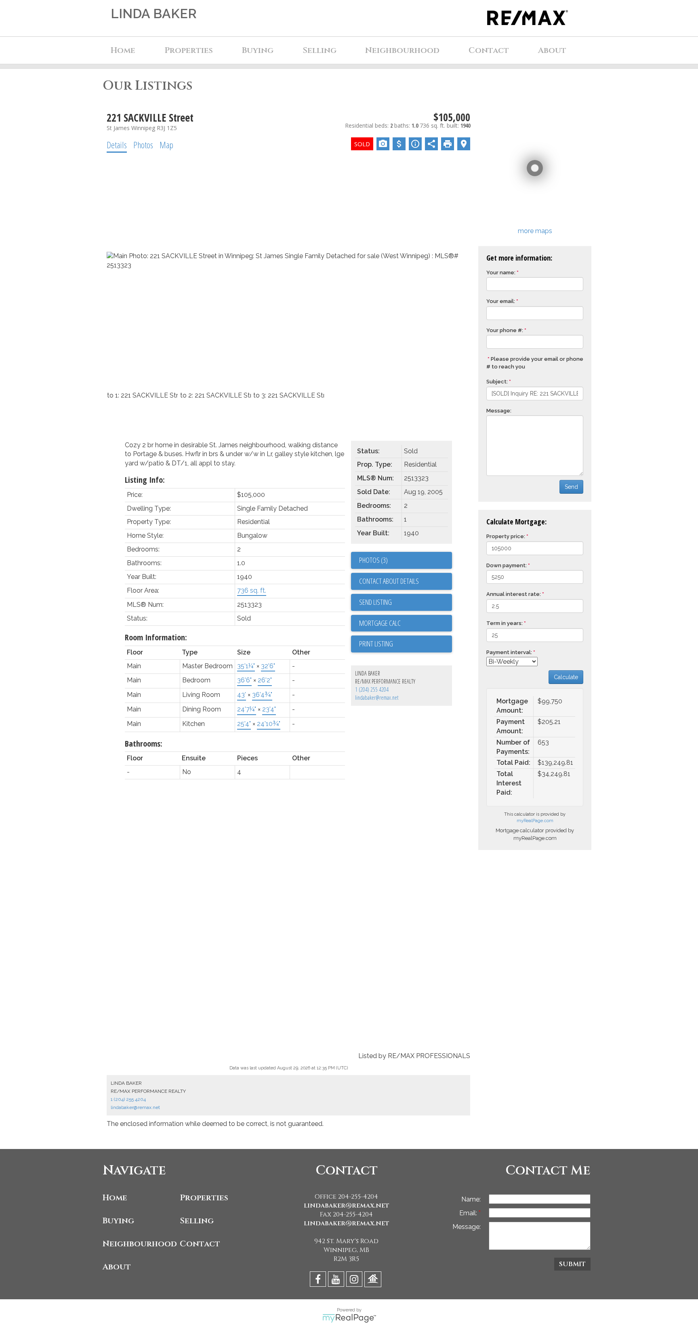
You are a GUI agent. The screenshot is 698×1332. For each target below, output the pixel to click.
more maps (535, 231)
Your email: (500, 301)
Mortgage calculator (405, 623)
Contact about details (389, 581)
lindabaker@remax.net (376, 697)
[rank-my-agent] (373, 1280)
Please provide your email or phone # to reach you (534, 363)
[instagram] (355, 1280)
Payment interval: (509, 652)
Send (571, 487)
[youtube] (337, 1280)
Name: (471, 1199)
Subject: (497, 382)
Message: (498, 411)
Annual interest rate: (513, 594)
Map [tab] (166, 145)
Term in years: (504, 623)
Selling (197, 1220)
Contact (489, 50)
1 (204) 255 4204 (372, 689)
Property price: (505, 536)
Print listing (376, 643)
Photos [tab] (143, 145)
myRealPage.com (535, 820)
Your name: (500, 272)
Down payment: (506, 565)
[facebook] (319, 1280)
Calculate (566, 677)
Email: (469, 1213)
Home (123, 50)
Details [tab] (117, 145)
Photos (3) (373, 560)
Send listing (375, 602)
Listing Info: (145, 479)
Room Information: (156, 637)
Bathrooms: (143, 743)
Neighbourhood (139, 1243)
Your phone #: (504, 330)
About (117, 1266)
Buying (118, 1220)
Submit (572, 1264)
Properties (204, 1197)
